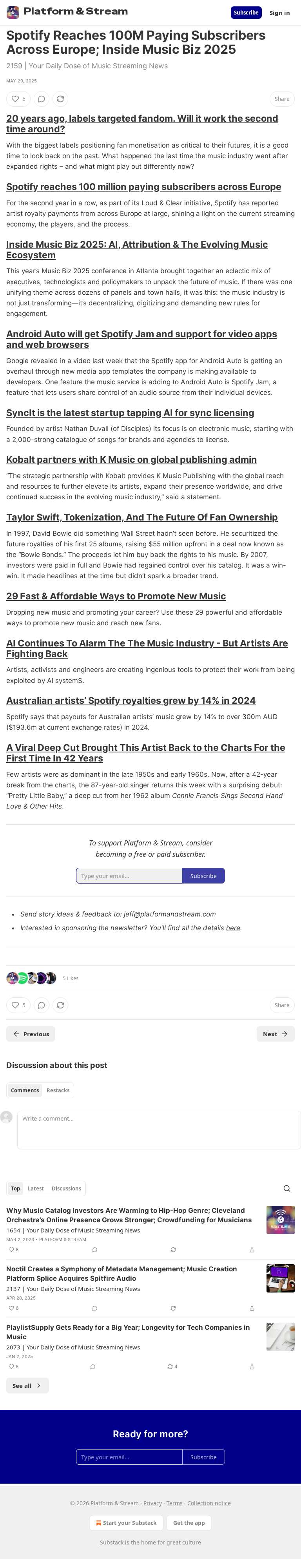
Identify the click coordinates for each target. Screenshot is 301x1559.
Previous (36, 1034)
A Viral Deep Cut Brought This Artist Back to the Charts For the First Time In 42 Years (145, 753)
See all (22, 1385)
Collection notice (209, 1503)
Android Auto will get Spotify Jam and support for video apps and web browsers (141, 339)
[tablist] (40, 1090)
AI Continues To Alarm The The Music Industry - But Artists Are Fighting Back (147, 648)
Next (270, 1034)
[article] (150, 1230)
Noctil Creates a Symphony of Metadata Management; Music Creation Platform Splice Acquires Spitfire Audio (121, 1273)
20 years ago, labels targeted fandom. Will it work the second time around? (142, 124)
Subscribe (246, 12)
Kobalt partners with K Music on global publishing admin (131, 459)
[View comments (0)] (41, 99)
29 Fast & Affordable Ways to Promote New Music (116, 596)
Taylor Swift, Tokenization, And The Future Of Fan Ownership (142, 517)
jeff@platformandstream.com (170, 914)
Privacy (152, 1503)
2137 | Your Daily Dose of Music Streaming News (73, 1288)
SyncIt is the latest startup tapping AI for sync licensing (130, 412)
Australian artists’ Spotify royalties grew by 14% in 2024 (131, 700)
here (233, 928)
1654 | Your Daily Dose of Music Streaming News (73, 1230)
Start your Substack (130, 1522)
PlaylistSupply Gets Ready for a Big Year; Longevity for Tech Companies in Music (128, 1332)
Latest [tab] (36, 1188)
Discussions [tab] (66, 1188)
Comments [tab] (25, 1090)
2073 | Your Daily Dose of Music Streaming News (73, 1347)
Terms (175, 1503)
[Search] (287, 1188)
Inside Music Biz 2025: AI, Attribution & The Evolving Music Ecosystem (137, 250)
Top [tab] (15, 1188)
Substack (111, 1542)
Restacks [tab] (58, 1090)
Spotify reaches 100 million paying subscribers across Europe (143, 186)
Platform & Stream (62, 1239)
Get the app (189, 1522)
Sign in (280, 12)
